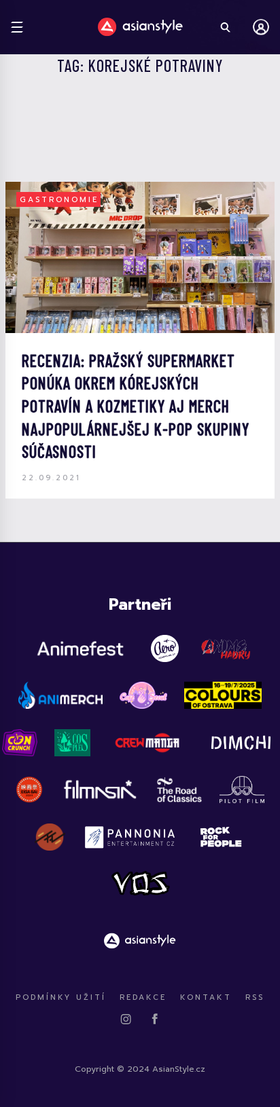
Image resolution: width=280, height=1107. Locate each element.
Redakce (143, 997)
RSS (254, 997)
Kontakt (206, 997)
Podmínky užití (61, 997)
